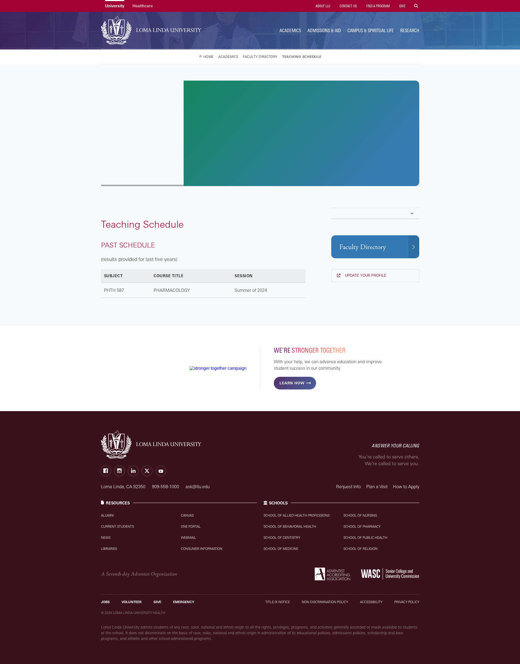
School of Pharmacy (362, 526)
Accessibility (371, 602)
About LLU (322, 6)
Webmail (188, 538)
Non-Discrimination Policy (325, 602)
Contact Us (348, 6)
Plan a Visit (377, 486)
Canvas (187, 515)
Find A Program (377, 6)
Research (409, 30)
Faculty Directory (362, 247)
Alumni (107, 515)
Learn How (292, 383)
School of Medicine (281, 549)
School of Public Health (365, 538)
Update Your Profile (365, 275)
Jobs (105, 602)
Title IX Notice (277, 602)
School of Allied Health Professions (297, 515)
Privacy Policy (406, 602)
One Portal (191, 526)
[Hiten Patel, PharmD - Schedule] (375, 213)
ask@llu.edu (198, 486)
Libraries (109, 549)
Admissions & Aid (324, 30)
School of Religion (360, 549)
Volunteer (132, 602)
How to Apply (406, 486)
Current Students (117, 526)
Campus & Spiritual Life (370, 30)
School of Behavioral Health (290, 526)
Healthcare (142, 6)
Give (401, 6)
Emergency (183, 602)
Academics (290, 30)
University (114, 6)
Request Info (348, 486)
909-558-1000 (166, 486)
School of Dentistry (282, 538)
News (105, 538)
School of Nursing (360, 515)
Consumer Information (201, 549)
